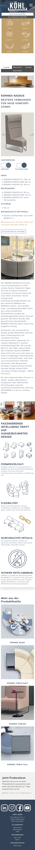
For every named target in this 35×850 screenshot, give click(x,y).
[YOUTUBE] (28, 808)
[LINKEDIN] (5, 808)
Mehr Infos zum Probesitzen (17, 793)
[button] (9, 24)
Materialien (17, 67)
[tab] (17, 14)
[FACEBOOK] (20, 808)
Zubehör (28, 67)
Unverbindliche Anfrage (13, 231)
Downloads (17, 70)
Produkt (6, 67)
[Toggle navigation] (31, 5)
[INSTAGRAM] (12, 808)
